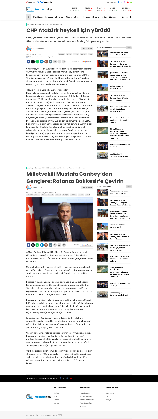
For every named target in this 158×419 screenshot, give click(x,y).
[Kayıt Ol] (123, 17)
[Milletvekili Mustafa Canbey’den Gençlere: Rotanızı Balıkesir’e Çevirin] (102, 66)
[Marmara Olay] (39, 11)
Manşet (60, 17)
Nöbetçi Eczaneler (87, 400)
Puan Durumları (86, 403)
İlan (105, 17)
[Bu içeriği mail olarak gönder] (46, 61)
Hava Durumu (85, 393)
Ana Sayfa (110, 393)
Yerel (70, 17)
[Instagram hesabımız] (124, 2)
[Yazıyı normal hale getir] (64, 61)
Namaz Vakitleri (86, 396)
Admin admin (38, 187)
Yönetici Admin (38, 49)
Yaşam (87, 17)
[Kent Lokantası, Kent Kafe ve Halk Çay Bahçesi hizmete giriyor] (102, 111)
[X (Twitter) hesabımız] (121, 2)
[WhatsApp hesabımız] (131, 2)
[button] (29, 17)
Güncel (50, 17)
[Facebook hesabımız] (118, 2)
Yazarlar (109, 396)
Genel (97, 17)
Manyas (73, 195)
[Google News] (86, 61)
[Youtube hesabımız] (128, 2)
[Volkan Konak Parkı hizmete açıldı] (102, 91)
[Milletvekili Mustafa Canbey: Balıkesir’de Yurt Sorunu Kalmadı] (102, 100)
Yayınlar (83, 406)
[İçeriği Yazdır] (50, 61)
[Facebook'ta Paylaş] (28, 61)
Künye (113, 17)
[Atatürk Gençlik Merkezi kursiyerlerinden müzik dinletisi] (102, 122)
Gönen (50, 195)
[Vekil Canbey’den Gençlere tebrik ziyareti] (102, 159)
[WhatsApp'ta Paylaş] (37, 61)
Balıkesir (38, 17)
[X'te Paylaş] (33, 61)
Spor (78, 17)
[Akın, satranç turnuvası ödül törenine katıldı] (102, 57)
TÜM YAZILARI (87, 49)
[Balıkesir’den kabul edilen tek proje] (102, 149)
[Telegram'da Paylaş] (42, 61)
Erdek (69, 54)
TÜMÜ (129, 48)
